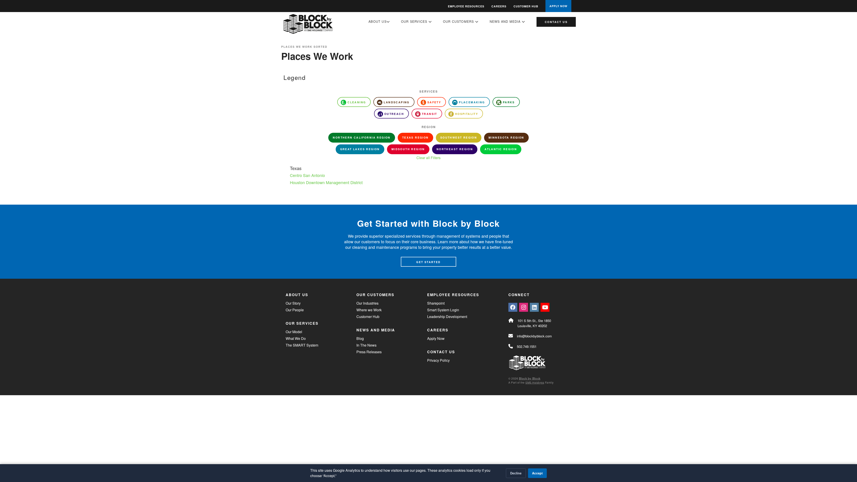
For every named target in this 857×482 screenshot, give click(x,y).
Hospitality (466, 114)
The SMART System (302, 345)
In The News (366, 345)
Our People (295, 309)
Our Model (294, 331)
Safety (434, 102)
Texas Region (415, 137)
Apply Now (436, 338)
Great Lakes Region (360, 149)
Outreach (394, 114)
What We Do (296, 338)
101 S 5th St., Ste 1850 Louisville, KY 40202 (534, 323)
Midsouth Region (408, 149)
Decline (516, 473)
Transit (429, 114)
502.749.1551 (527, 346)
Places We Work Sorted (304, 47)
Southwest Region (458, 137)
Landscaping (396, 102)
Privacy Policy (438, 360)
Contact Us (556, 22)
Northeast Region (455, 149)
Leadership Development (447, 316)
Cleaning (356, 102)
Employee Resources (466, 6)
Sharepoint (436, 303)
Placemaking (472, 102)
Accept (537, 473)
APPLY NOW (558, 6)
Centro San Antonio (307, 175)
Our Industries (367, 303)
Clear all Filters (428, 157)
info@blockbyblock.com (534, 336)
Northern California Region (361, 137)
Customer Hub (526, 6)
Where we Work (369, 309)
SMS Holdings (534, 382)
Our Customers (459, 21)
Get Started (428, 262)
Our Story (293, 303)
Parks (509, 102)
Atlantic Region (501, 149)
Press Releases (369, 351)
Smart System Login (443, 309)
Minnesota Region (506, 137)
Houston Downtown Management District (326, 182)
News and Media (506, 21)
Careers (498, 6)
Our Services (414, 21)
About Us (377, 21)
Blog (360, 338)
